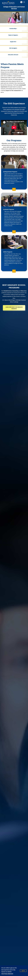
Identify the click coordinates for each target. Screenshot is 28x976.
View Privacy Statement (7, 973)
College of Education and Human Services (14, 7)
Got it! (23, 970)
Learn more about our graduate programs (14, 307)
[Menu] (24, 2)
